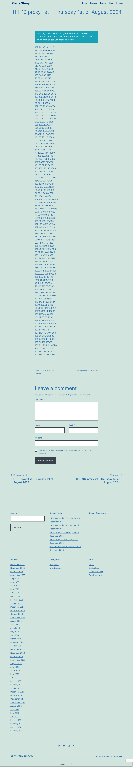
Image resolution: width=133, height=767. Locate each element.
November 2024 (17, 610)
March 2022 (15, 720)
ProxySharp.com (21, 756)
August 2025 (16, 579)
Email (71, 425)
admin (39, 373)
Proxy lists (94, 371)
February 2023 (16, 685)
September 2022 (17, 702)
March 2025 (15, 596)
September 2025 (17, 575)
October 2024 (16, 614)
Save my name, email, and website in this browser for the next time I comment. (65, 451)
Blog (111, 3)
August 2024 (16, 621)
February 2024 (16, 642)
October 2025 (16, 571)
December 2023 (17, 649)
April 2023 (14, 678)
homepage (42, 39)
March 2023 (15, 681)
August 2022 (16, 706)
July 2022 (14, 709)
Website (38, 438)
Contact (119, 3)
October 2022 (16, 699)
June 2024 (15, 628)
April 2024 (15, 635)
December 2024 (17, 607)
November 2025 (17, 568)
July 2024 (14, 624)
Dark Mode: (64, 764)
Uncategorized (56, 568)
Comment (40, 399)
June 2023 (15, 671)
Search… (14, 513)
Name (38, 425)
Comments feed (96, 571)
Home (84, 3)
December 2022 (17, 692)
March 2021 (15, 727)
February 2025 (16, 600)
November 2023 (17, 653)
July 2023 (14, 667)
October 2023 (16, 656)
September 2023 (17, 660)
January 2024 (16, 646)
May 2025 (14, 589)
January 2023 (16, 688)
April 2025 (14, 593)
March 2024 (15, 639)
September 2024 (17, 617)
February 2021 (16, 731)
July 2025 (14, 582)
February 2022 (16, 724)
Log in (91, 564)
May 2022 (14, 713)
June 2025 (15, 586)
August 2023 (16, 663)
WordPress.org (95, 575)
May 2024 (14, 632)
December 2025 (17, 564)
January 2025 (16, 603)
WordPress (117, 756)
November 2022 (17, 695)
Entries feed (94, 568)
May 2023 (14, 674)
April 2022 (14, 716)
